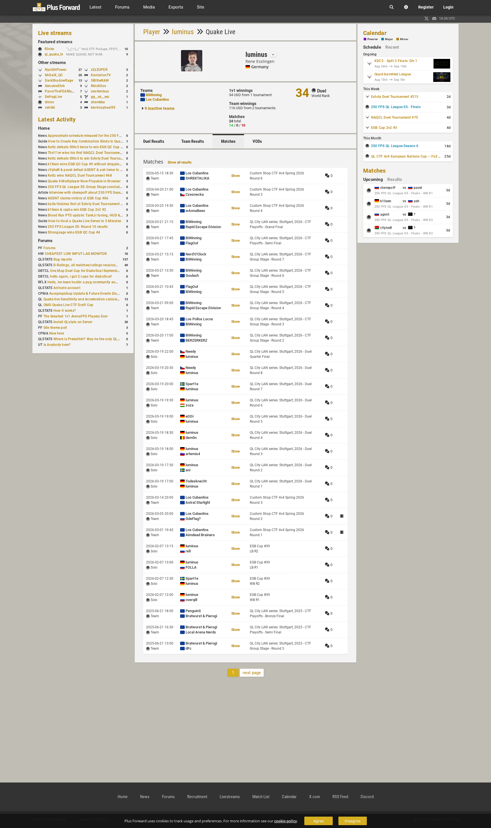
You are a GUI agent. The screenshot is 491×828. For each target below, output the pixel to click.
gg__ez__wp (100, 97)
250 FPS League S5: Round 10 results (78, 227)
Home (44, 128)
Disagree (352, 820)
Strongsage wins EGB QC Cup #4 (74, 232)
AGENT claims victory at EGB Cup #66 (78, 198)
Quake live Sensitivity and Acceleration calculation (83, 299)
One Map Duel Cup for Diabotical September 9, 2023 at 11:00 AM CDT (106, 271)
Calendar (374, 33)
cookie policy (285, 820)
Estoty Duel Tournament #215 (394, 97)
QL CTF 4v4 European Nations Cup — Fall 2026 (408, 156)
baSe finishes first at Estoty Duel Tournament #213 (88, 204)
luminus (183, 32)
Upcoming (373, 179)
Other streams (52, 62)
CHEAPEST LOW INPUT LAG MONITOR (76, 254)
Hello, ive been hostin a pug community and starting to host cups (99, 282)
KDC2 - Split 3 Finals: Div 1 (396, 61)
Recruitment (197, 796)
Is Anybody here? (57, 345)
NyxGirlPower (55, 70)
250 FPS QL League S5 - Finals (396, 107)
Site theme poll (55, 328)
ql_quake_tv (54, 54)
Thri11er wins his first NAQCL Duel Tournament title (89, 153)
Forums (45, 240)
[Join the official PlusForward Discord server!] (434, 18)
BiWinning (154, 95)
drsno (49, 102)
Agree (318, 820)
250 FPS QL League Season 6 (394, 146)
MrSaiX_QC (54, 75)
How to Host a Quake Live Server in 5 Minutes (84, 221)
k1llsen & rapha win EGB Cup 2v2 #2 (77, 210)
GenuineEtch (55, 86)
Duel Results (153, 141)
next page (252, 672)
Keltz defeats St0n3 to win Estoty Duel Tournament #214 (93, 158)
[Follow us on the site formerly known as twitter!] (426, 18)
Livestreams (230, 796)
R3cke (49, 49)
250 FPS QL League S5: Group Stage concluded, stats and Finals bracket (106, 187)
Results (394, 179)
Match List (260, 796)
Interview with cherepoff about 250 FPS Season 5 (88, 193)
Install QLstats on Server (72, 322)
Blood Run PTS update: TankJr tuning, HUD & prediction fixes (96, 215)
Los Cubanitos (157, 99)
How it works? (64, 311)
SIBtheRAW (100, 80)
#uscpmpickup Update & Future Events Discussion (89, 294)
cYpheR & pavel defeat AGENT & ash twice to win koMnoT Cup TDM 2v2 (105, 170)
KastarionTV (101, 75)
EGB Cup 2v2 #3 (384, 128)
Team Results (192, 141)
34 (302, 93)
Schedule (372, 47)
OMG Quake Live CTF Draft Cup (68, 305)
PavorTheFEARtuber (61, 91)
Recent (392, 47)
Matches (228, 141)
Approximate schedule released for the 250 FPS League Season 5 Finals (105, 136)
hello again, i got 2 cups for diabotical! (81, 276)
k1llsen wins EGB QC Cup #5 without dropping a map (90, 164)
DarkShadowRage (59, 80)
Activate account (66, 288)
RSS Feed (340, 796)
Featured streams (55, 41)
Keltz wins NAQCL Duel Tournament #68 (80, 175)
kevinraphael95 (103, 108)
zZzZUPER (99, 70)
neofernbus (100, 91)
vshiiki (50, 108)
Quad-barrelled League (393, 74)
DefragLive (53, 97)
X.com (314, 796)
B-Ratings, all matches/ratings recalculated (87, 265)
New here (56, 333)
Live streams (55, 33)
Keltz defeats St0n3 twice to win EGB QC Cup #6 (86, 147)
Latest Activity (57, 119)
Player (151, 32)
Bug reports (62, 259)
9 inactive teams (159, 108)
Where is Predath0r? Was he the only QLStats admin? (95, 339)
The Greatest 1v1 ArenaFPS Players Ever (75, 316)
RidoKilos (98, 86)
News (144, 796)
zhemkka (98, 102)
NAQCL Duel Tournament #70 (394, 117)
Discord (367, 796)
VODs (257, 141)
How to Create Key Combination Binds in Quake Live (90, 141)
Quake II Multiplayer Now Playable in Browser (84, 181)
